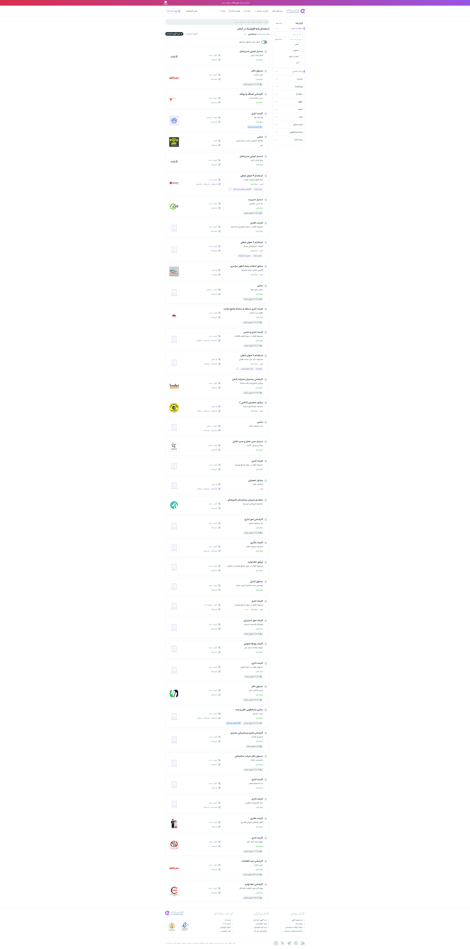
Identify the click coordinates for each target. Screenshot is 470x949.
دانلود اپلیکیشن (225, 927)
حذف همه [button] (279, 23)
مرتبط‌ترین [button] (252, 34)
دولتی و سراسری (262, 11)
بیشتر (223, 11)
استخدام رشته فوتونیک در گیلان (253, 29)
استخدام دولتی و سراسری (294, 931)
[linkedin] (296, 943)
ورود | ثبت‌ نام (172, 11)
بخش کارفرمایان (192, 11)
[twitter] (282, 943)
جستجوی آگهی (277, 11)
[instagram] (276, 943)
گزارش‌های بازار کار (260, 931)
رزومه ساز (247, 11)
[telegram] (289, 943)
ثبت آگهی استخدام (173, 34)
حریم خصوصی (226, 931)
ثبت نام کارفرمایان (260, 927)
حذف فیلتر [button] (278, 39)
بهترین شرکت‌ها (234, 11)
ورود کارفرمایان (261, 923)
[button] (289, 44)
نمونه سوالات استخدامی (294, 927)
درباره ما (228, 920)
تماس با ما (227, 923)
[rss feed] (302, 943)
